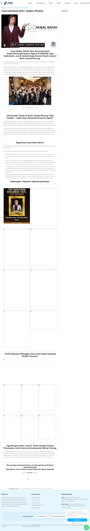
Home (2, 8)
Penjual (59, 3)
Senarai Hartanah (40, 3)
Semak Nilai (67, 3)
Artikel (76, 3)
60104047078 (86, 3)
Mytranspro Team (36, 525)
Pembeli (51, 3)
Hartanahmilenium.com (37, 505)
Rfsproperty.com (35, 507)
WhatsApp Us (77, 520)
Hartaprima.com (35, 500)
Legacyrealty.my (35, 497)
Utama (30, 3)
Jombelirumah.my (35, 502)
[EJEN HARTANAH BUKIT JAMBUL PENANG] (30, 31)
